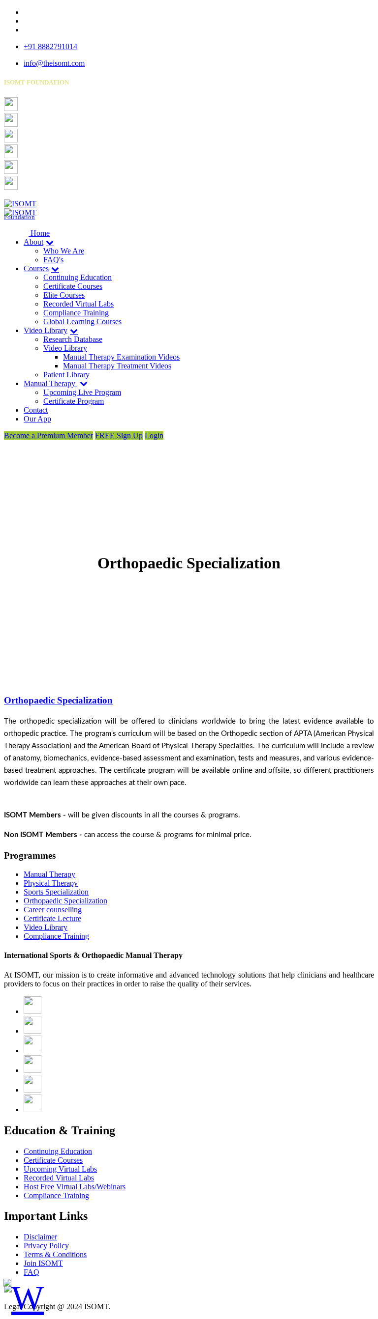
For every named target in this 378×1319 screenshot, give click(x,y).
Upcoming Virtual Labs (60, 1169)
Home (39, 233)
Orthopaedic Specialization (58, 700)
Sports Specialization (56, 892)
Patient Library (66, 374)
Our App (37, 419)
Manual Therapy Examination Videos (121, 357)
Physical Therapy (51, 883)
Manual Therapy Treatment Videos (117, 366)
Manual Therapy (50, 383)
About (33, 242)
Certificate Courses (72, 286)
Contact (36, 410)
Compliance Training (76, 313)
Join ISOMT (43, 1263)
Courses (36, 268)
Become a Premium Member (48, 435)
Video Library (45, 330)
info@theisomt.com (54, 63)
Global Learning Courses (82, 321)
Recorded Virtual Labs (78, 304)
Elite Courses (64, 295)
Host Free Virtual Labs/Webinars (75, 1186)
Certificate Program (73, 401)
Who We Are (63, 251)
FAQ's (53, 259)
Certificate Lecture (52, 918)
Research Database (72, 339)
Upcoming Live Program (82, 392)
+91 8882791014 (50, 46)
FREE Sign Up (119, 435)
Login (154, 435)
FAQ (31, 1272)
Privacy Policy (46, 1245)
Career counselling (53, 909)
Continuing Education (77, 277)
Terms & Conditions (55, 1254)
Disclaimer (40, 1237)
